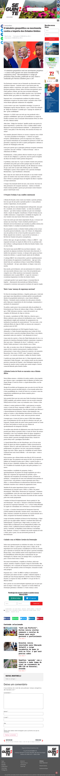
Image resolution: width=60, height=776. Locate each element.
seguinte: (7, 611)
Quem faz (22, 766)
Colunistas (4, 768)
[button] (2, 26)
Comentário (7, 692)
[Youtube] (58, 13)
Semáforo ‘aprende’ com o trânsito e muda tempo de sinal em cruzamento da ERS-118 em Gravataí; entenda (30, 664)
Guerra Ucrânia (30, 609)
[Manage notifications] (56, 773)
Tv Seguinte (4, 770)
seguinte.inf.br (15, 611)
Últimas (3, 763)
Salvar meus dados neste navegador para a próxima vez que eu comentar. (21, 731)
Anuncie (22, 761)
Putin (38, 610)
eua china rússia (17, 609)
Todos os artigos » (11, 678)
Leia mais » (22, 638)
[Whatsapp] (58, 16)
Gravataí (24, 609)
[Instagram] (58, 5)
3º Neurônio (4, 766)
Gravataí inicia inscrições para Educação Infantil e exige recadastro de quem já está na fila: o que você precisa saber (30, 648)
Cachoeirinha (8, 609)
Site (5, 723)
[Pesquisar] (46, 9)
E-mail (6, 717)
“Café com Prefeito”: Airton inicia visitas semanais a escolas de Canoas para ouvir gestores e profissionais (30, 632)
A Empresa (23, 764)
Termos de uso (24, 763)
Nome (6, 711)
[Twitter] (58, 9)
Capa (2, 761)
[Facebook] (58, 2)
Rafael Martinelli (44, 763)
